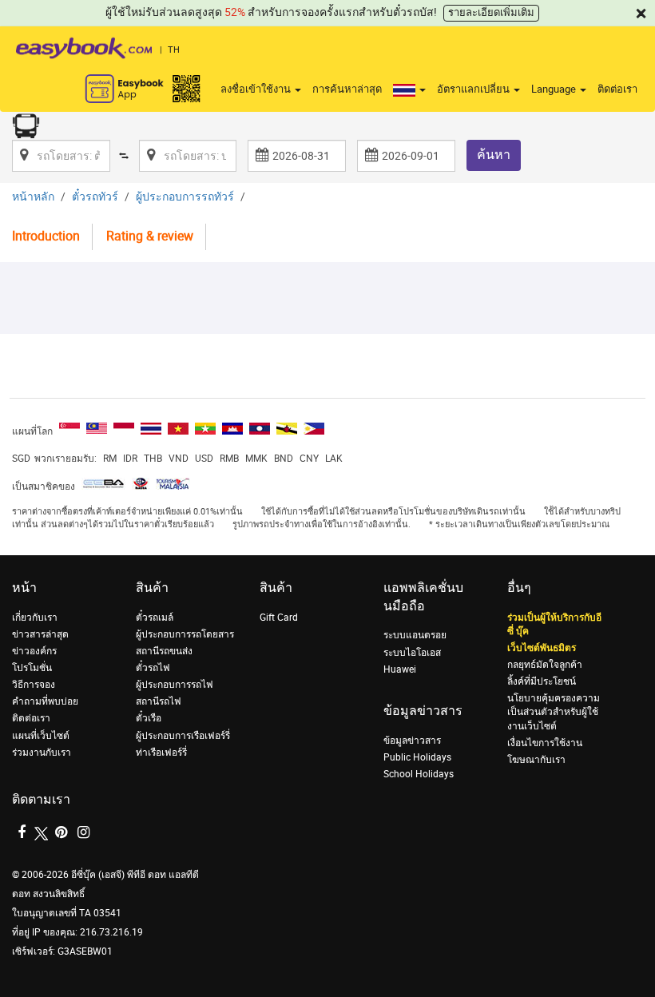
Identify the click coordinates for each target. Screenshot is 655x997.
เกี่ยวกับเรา (35, 617)
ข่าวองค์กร (34, 651)
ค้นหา (493, 154)
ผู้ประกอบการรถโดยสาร (185, 634)
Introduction (46, 236)
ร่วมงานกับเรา (41, 752)
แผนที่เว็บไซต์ (40, 735)
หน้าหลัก (33, 197)
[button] (409, 89)
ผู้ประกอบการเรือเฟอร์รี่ (183, 735)
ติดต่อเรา (617, 89)
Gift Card (279, 617)
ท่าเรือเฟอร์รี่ (161, 752)
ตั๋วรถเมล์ (154, 617)
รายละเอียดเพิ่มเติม (491, 12)
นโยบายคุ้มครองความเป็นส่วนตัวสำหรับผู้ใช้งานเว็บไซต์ (553, 712)
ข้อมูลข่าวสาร (412, 740)
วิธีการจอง (33, 684)
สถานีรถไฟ (158, 701)
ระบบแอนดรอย (415, 635)
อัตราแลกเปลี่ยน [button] (474, 89)
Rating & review (149, 236)
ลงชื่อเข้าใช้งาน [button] (256, 89)
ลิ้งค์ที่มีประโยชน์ (541, 681)
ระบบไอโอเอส (412, 652)
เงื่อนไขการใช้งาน (544, 743)
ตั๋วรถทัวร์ (95, 197)
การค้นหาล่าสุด (347, 89)
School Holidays (418, 774)
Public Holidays (417, 757)
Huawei (399, 669)
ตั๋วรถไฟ (153, 667)
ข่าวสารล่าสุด (40, 634)
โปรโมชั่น (32, 667)
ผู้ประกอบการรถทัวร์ (185, 197)
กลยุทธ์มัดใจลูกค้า (544, 664)
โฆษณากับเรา (536, 759)
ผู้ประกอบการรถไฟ (174, 684)
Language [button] (554, 89)
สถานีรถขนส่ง (164, 651)
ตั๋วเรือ (148, 718)
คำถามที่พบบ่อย (45, 701)
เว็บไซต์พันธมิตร (541, 647)
